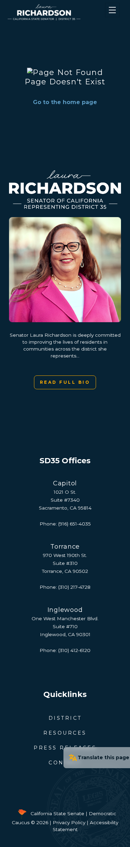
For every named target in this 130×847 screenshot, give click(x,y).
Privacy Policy (69, 822)
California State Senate (57, 814)
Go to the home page (65, 102)
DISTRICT (65, 718)
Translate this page (103, 757)
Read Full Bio (65, 382)
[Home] (55, 12)
